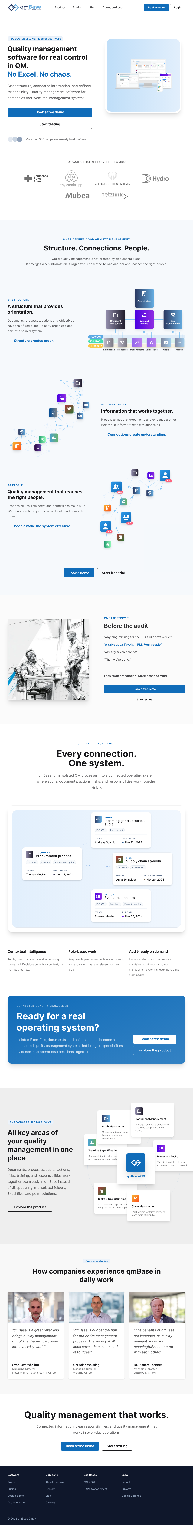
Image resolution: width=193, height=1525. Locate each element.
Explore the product (155, 1050)
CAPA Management (95, 1488)
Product (59, 7)
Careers (50, 1502)
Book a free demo (50, 112)
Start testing (49, 124)
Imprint (126, 1482)
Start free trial (113, 573)
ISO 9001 (89, 1482)
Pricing (77, 7)
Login (178, 7)
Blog (92, 7)
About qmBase (113, 7)
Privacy (126, 1488)
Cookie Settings (131, 1495)
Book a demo (156, 7)
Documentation (17, 1502)
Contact (50, 1488)
